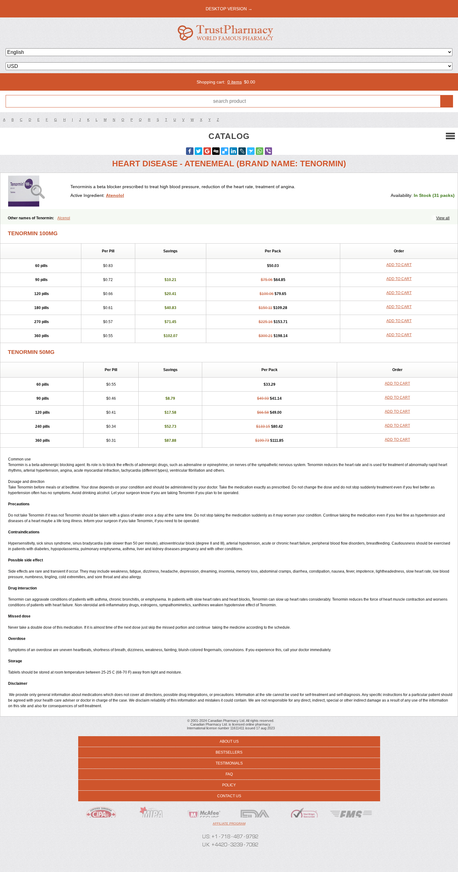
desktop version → (229, 8)
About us (229, 741)
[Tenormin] (37, 191)
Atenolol (115, 195)
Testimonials (229, 763)
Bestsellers (229, 752)
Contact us (229, 796)
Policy (229, 785)
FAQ (229, 774)
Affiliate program (229, 823)
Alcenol (63, 218)
